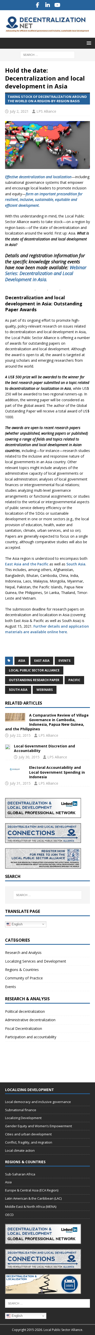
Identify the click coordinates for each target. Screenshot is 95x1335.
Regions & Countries (22, 969)
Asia (21, 660)
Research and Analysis (23, 952)
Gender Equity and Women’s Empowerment (38, 1126)
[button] (88, 43)
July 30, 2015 (29, 757)
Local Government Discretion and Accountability (44, 748)
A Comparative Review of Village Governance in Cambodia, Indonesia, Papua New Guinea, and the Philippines (47, 722)
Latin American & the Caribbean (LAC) (33, 1198)
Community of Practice (24, 978)
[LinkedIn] (47, 5)
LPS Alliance (46, 111)
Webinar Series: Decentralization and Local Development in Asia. (45, 273)
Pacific (74, 680)
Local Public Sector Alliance (34, 670)
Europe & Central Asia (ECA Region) (31, 1190)
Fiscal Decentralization (23, 1028)
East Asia (41, 660)
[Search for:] (47, 54)
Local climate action (20, 1150)
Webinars (44, 690)
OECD (9, 1214)
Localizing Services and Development (35, 961)
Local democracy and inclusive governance (38, 1101)
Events (64, 660)
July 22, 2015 (20, 735)
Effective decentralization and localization (38, 176)
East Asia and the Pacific (26, 564)
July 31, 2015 (20, 783)
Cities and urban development (28, 1134)
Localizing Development (23, 1118)
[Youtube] (57, 5)
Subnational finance (20, 1110)
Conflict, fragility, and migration (28, 1142)
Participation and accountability (30, 1036)
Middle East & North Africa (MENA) (30, 1206)
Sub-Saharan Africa (20, 1174)
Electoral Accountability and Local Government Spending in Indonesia (57, 772)
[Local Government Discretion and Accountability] (7, 746)
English (17, 924)
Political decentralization (25, 1011)
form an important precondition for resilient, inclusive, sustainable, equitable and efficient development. (44, 199)
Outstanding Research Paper (34, 680)
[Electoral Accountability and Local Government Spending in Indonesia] (15, 769)
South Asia (75, 564)
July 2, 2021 (19, 111)
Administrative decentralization (30, 1019)
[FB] (37, 5)
